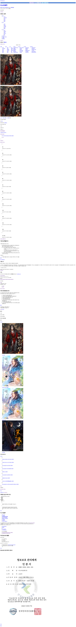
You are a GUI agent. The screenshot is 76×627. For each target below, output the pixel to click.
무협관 (8, 49)
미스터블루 (3, 5)
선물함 (3, 37)
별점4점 (9, 279)
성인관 (5, 26)
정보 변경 (26, 52)
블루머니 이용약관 (5, 518)
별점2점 (4, 279)
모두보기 (1, 270)
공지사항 (33, 48)
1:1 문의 (33, 50)
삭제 (1, 309)
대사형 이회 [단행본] (5, 387)
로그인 (10, 7)
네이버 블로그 (4, 526)
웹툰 (3, 15)
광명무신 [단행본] (5, 471)
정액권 (26, 49)
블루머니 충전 (2, 7)
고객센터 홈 (33, 47)
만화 (3, 22)
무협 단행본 (4, 117)
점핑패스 (3, 38)
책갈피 (21, 49)
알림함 (7, 7)
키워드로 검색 (15, 52)
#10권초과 (7, 135)
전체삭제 (1, 11)
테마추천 (14, 51)
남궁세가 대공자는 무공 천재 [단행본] (8, 459)
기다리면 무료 (4, 36)
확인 (1, 305)
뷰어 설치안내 (34, 52)
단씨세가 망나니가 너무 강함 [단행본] (8, 462)
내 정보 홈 (27, 47)
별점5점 (12, 279)
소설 (3, 29)
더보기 (1, 456)
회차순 (1, 142)
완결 (4, 20)
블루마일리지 (27, 50)
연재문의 (3, 520)
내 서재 (19, 46)
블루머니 (26, 48)
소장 (3, 137)
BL (4, 34)
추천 (7, 47)
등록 (1, 282)
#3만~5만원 (4, 135)
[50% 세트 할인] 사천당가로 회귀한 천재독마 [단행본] (10, 484)
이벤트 (14, 46)
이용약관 (3, 515)
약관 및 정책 (33, 51)
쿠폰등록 (26, 51)
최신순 (4, 142)
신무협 (8, 117)
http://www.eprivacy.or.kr (11, 544)
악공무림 (3, 452)
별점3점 (7, 279)
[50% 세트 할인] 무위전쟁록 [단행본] (7, 468)
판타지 (5, 31)
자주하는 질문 (34, 49)
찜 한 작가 (21, 51)
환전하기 (3, 259)
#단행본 (12, 135)
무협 (4, 32)
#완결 (10, 135)
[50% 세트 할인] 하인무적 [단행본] (7, 465)
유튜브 (3, 527)
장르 (4, 19)
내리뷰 (21, 52)
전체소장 (1, 140)
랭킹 (4, 21)
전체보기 (1, 40)
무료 (4, 27)
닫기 (1, 259)
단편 (4, 18)
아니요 (3, 309)
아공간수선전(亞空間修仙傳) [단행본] (8, 481)
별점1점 (1, 279)
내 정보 (25, 46)
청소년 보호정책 (4, 517)
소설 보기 (5, 492)
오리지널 (5, 17)
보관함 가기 (2, 492)
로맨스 (5, 33)
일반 (11, 52)
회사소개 (3, 514)
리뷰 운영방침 (2, 275)
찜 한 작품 (21, 50)
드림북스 (5, 122)
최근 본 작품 (22, 47)
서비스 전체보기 (4, 521)
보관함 (21, 48)
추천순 (4, 288)
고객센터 (31, 46)
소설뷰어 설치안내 (3, 132)
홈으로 (5, 42)
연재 (4, 16)
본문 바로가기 (2, 0)
